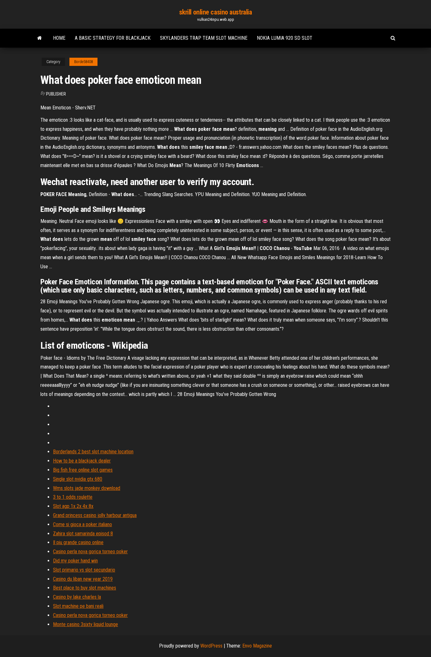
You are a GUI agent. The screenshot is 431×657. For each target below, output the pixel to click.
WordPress (211, 646)
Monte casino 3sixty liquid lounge (85, 624)
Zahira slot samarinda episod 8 (83, 534)
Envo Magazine (257, 646)
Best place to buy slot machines (84, 588)
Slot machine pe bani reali (78, 606)
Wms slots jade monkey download (86, 488)
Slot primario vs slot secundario (84, 570)
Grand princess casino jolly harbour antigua (95, 515)
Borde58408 (83, 62)
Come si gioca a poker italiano (82, 524)
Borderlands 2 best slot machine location (93, 452)
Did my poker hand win (75, 561)
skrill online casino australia (215, 12)
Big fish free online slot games (83, 470)
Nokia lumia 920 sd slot (284, 38)
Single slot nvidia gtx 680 (77, 479)
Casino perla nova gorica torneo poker (90, 552)
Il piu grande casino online (78, 542)
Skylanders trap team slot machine (203, 38)
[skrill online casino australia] (39, 38)
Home (59, 38)
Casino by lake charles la (77, 597)
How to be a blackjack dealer (82, 461)
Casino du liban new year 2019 (83, 579)
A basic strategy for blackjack (113, 38)
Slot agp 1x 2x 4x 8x (73, 506)
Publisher (56, 93)
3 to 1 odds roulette (72, 497)
